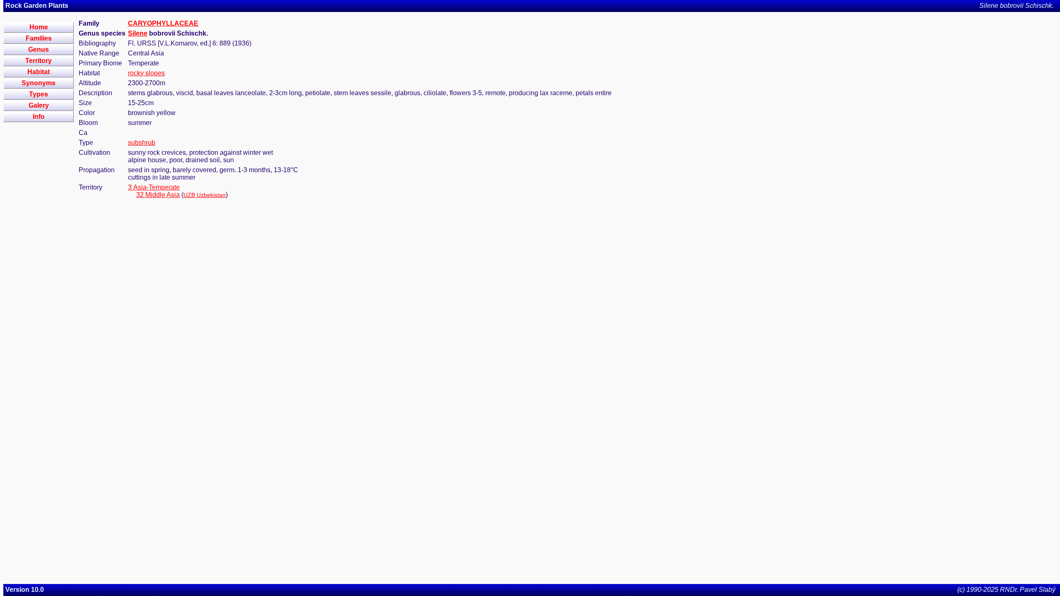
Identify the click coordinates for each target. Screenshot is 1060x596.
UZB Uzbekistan (204, 195)
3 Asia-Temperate (154, 187)
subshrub (141, 142)
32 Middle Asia (158, 194)
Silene (137, 33)
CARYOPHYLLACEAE (163, 23)
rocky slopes (146, 73)
